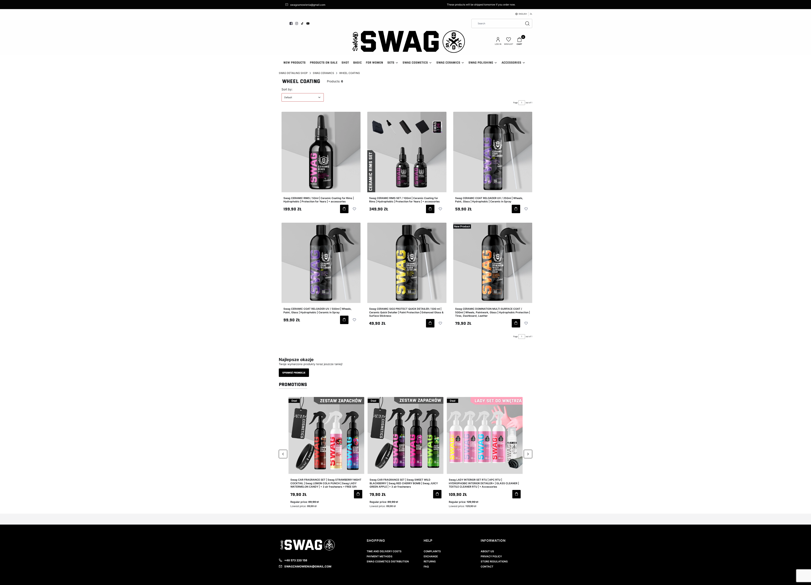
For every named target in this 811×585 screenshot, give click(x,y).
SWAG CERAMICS (323, 73)
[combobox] (496, 23)
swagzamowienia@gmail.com (307, 566)
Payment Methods (379, 556)
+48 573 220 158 (295, 560)
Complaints (432, 551)
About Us (487, 551)
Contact (487, 566)
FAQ (426, 566)
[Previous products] (283, 454)
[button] (525, 14)
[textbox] (303, 97)
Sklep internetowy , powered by (404, 577)
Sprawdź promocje (293, 372)
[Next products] (528, 454)
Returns (430, 561)
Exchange (431, 556)
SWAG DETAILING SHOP (293, 73)
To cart (344, 209)
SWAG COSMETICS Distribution (388, 561)
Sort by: (287, 89)
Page (515, 102)
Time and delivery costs (384, 551)
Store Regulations (494, 561)
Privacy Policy (491, 556)
